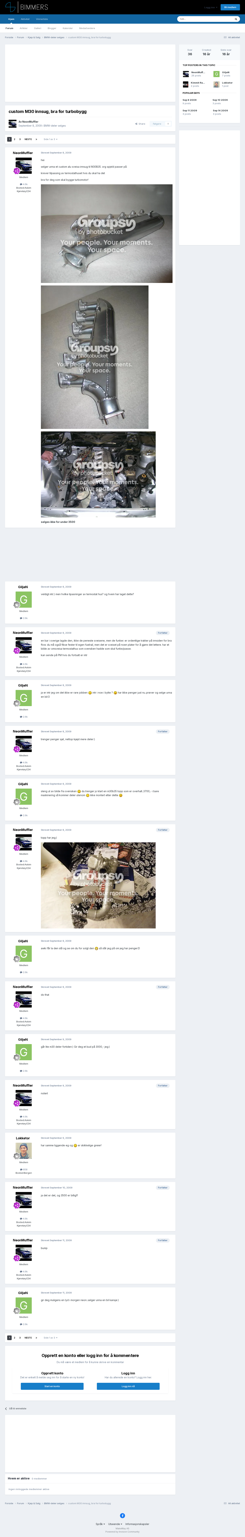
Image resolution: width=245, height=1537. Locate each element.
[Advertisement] (74, 73)
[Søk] (236, 19)
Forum (9, 28)
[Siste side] (36, 139)
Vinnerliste (42, 19)
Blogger (52, 28)
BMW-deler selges (55, 125)
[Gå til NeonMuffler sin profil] (13, 124)
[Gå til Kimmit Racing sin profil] (185, 84)
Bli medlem (230, 7)
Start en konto (52, 1386)
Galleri (37, 28)
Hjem (11, 19)
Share (141, 123)
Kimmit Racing (199, 82)
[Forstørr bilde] (107, 233)
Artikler (24, 28)
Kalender (68, 28)
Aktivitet (25, 19)
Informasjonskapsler (137, 1524)
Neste (28, 139)
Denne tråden (220, 19)
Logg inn (210, 7)
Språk (99, 1524)
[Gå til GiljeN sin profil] (24, 600)
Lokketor (23, 1138)
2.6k (25, 618)
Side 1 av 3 (50, 139)
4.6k (25, 184)
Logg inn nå (128, 1386)
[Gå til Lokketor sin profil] (24, 1151)
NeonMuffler (30, 121)
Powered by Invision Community (122, 1531)
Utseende (114, 1524)
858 (24, 1169)
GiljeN (23, 587)
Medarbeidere (87, 28)
